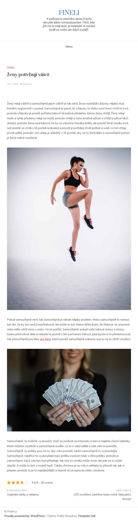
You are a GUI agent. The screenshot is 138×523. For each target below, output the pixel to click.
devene (27, 84)
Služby (11, 67)
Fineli (69, 13)
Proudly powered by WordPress (24, 516)
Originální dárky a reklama (23, 494)
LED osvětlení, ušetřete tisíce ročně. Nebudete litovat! (102, 497)
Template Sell (86, 516)
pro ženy (45, 339)
